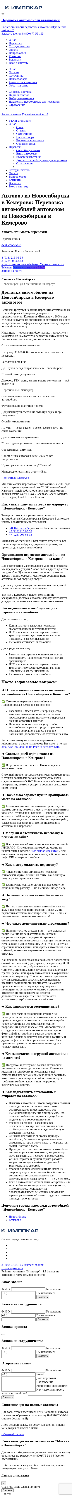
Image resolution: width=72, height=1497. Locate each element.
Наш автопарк (18, 78)
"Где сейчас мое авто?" (44, 850)
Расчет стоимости (20, 120)
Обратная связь (18, 85)
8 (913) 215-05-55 (12, 257)
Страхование (17, 104)
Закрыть (7, 1490)
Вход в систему (18, 62)
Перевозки (15, 43)
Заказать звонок (11, 33)
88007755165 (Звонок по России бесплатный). (30, 746)
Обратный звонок (12, 1434)
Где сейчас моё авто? (35, 114)
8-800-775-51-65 (19, 528)
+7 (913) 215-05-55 (20, 531)
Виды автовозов (19, 95)
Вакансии (15, 59)
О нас (12, 39)
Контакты (15, 56)
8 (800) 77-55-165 (33, 33)
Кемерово (15, 1219)
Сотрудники (16, 75)
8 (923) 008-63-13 (12, 260)
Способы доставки (20, 91)
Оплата (13, 49)
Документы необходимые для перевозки (34, 101)
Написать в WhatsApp (15, 477)
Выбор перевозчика (21, 98)
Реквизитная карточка (23, 82)
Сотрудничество (19, 46)
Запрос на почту (11, 270)
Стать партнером (12, 1268)
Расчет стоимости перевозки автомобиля (27, 27)
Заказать (43, 1297)
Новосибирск (17, 1216)
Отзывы (14, 72)
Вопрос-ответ (17, 52)
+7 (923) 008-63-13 (20, 534)
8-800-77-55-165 (11, 245)
